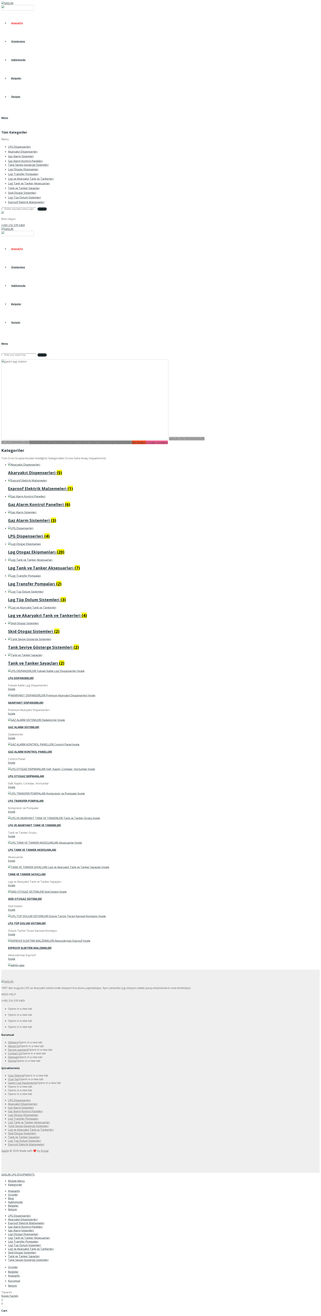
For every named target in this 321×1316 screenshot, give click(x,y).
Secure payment (18, 1050)
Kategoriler (15, 1184)
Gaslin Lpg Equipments (22, 1083)
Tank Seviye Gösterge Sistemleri (28, 1260)
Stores (12, 1061)
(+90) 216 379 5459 (13, 225)
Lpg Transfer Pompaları (23, 1241)
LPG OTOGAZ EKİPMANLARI (26, 776)
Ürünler (13, 1195)
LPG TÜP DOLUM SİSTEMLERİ (27, 923)
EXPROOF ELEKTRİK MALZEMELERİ (29, 948)
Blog (11, 1198)
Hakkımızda (15, 1202)
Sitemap (13, 1057)
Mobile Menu (16, 1181)
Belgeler (13, 1206)
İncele (11, 689)
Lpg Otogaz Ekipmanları (23, 1234)
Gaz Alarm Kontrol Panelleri (25, 1227)
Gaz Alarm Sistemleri (21, 1230)
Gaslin (5, 1151)
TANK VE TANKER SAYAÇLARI (27, 874)
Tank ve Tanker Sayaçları (24, 1256)
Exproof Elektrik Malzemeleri (26, 1223)
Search (42, 209)
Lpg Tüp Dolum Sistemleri (24, 1245)
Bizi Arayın (139, 442)
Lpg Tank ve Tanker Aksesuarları (29, 1238)
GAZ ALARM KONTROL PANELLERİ (30, 752)
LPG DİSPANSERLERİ (21, 678)
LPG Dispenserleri (19, 1216)
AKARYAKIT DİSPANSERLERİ (25, 703)
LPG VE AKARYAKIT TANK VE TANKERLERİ (34, 825)
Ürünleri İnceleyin (157, 442)
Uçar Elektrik (16, 1075)
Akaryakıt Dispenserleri (22, 1219)
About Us (14, 1046)
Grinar (45, 1151)
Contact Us (15, 1053)
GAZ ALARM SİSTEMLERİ (23, 727)
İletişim (12, 1209)
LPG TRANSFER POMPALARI (26, 801)
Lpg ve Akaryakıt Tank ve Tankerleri (31, 1249)
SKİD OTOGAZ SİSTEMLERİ (25, 899)
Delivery (13, 1042)
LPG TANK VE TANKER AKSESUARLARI (32, 850)
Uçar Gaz (13, 1079)
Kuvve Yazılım (9, 1296)
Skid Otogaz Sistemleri (22, 1252)
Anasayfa (14, 1191)
